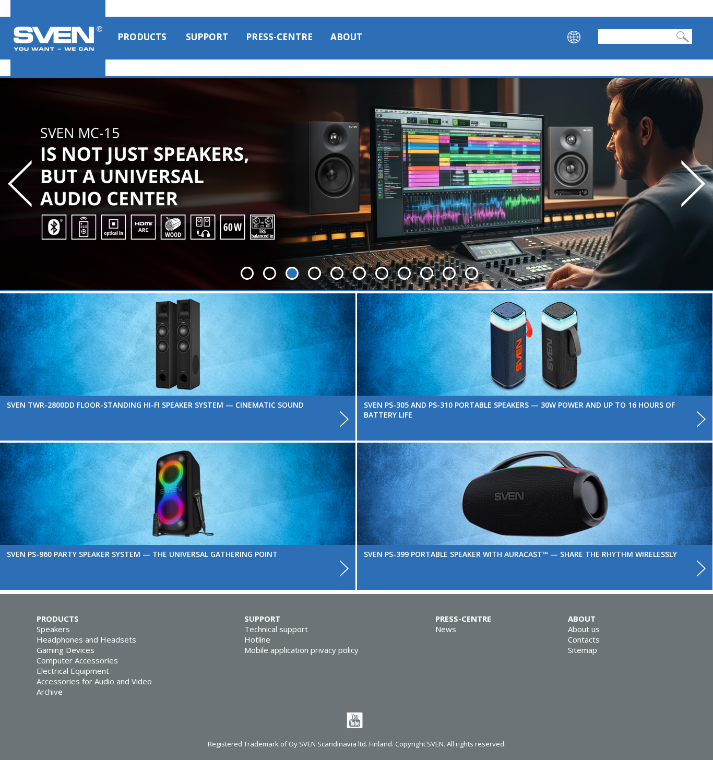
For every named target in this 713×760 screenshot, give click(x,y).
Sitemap (582, 650)
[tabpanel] (356, 184)
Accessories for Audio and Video (94, 681)
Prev (20, 183)
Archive (50, 691)
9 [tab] (426, 273)
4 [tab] (314, 273)
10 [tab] (449, 273)
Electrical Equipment (73, 671)
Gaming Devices (65, 650)
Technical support (276, 629)
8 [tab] (404, 273)
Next (693, 183)
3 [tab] (292, 273)
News (445, 629)
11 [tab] (471, 273)
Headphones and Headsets (86, 639)
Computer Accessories (77, 660)
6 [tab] (359, 273)
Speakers (53, 629)
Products (142, 37)
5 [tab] (336, 273)
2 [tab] (269, 273)
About (346, 37)
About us (584, 629)
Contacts (584, 639)
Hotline (257, 639)
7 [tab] (381, 273)
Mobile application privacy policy (301, 650)
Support (207, 37)
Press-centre (279, 37)
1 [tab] (247, 273)
